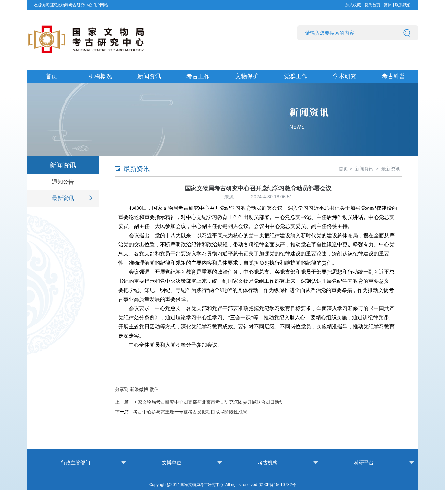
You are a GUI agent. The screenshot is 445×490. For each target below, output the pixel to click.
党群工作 (296, 76)
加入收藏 (353, 5)
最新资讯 (63, 198)
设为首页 (372, 5)
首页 (51, 76)
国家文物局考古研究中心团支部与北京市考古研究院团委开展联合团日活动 (208, 402)
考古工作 (198, 76)
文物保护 (247, 76)
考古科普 (393, 76)
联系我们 (403, 5)
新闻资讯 (149, 76)
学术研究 (344, 76)
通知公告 (63, 182)
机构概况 (100, 76)
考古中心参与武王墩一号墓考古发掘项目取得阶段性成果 (190, 411)
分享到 (122, 389)
